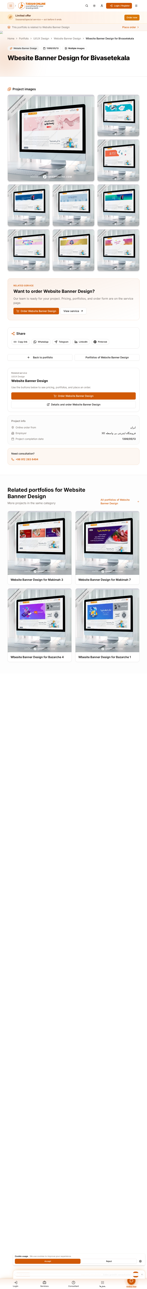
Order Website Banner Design (38, 310)
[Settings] (140, 1261)
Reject (109, 1261)
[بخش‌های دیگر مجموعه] (11, 6)
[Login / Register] (102, 6)
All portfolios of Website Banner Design (115, 501)
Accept (47, 1261)
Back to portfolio (43, 357)
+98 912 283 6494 (27, 459)
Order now (132, 17)
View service (71, 310)
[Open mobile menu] (136, 6)
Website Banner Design (67, 38)
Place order (129, 27)
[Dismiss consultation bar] (79, 1274)
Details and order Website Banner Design (75, 404)
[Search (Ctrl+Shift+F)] (87, 6)
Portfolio (24, 38)
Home (11, 38)
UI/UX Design (41, 38)
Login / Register (122, 5)
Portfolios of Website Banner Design (107, 357)
